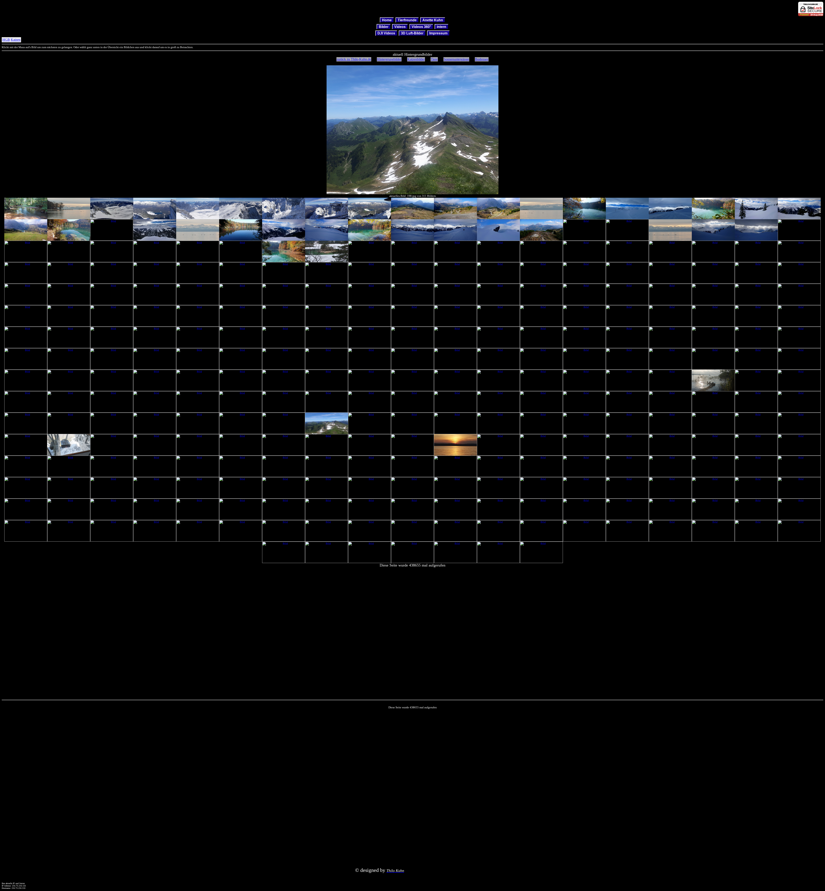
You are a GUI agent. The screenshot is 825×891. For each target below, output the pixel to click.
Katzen (15, 39)
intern (441, 26)
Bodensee (481, 59)
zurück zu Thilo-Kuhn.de (354, 59)
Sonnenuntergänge (456, 59)
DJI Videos (386, 33)
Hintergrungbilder (389, 59)
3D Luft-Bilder (412, 33)
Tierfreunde (407, 20)
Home (387, 20)
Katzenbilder (416, 59)
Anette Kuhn (432, 20)
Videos (400, 26)
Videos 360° (421, 26)
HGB (6, 39)
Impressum (438, 33)
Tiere (434, 59)
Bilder (383, 26)
